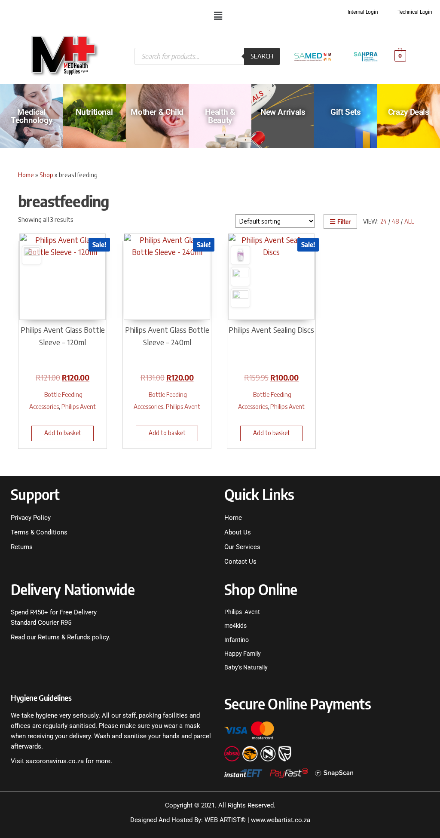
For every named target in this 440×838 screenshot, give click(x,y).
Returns (22, 547)
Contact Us (240, 561)
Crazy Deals (408, 112)
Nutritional (94, 112)
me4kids (235, 625)
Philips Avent (78, 406)
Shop (46, 174)
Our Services (242, 547)
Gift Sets (345, 112)
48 (395, 221)
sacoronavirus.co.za (55, 761)
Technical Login (414, 12)
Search (262, 56)
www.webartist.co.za (280, 820)
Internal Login (363, 12)
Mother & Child (157, 112)
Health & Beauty (220, 116)
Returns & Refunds (63, 637)
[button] (218, 15)
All (409, 221)
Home (26, 174)
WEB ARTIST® (225, 820)
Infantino (236, 639)
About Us (237, 532)
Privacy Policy (31, 518)
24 (383, 221)
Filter (344, 221)
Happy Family (242, 653)
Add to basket (62, 432)
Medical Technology (31, 116)
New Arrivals (282, 112)
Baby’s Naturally (246, 667)
